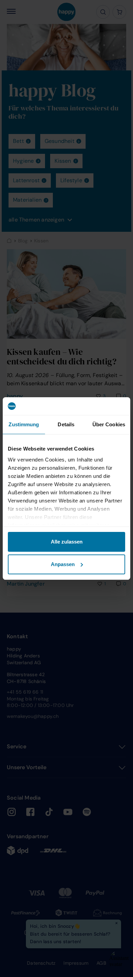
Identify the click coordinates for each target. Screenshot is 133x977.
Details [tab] (66, 424)
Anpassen (63, 564)
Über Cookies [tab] (108, 424)
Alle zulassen (67, 542)
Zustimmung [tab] (24, 424)
